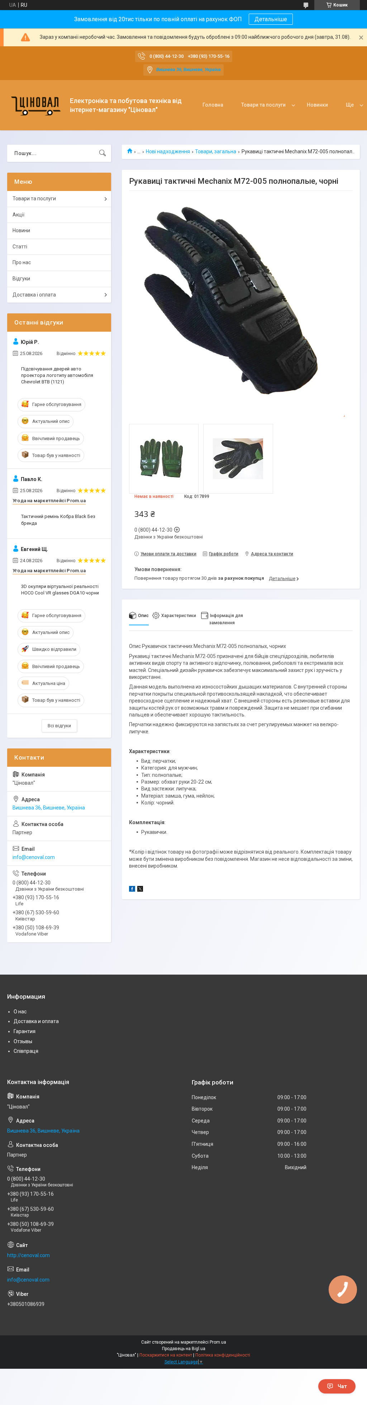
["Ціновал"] (36, 105)
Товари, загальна (215, 151)
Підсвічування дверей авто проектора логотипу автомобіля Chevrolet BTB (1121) (57, 375)
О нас (20, 1011)
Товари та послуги (263, 105)
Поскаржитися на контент (165, 1355)
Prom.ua (218, 1342)
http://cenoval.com (28, 1255)
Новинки (317, 105)
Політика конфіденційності (222, 1355)
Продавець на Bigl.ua (183, 1348)
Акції (18, 215)
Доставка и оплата (36, 1021)
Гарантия (24, 1031)
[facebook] (132, 890)
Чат (342, 1386)
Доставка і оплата (34, 295)
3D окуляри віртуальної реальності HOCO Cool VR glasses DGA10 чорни (60, 590)
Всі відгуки (59, 725)
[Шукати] (102, 153)
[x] (140, 890)
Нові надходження (168, 151)
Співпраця (26, 1051)
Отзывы (23, 1041)
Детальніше (270, 19)
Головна (212, 105)
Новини (21, 230)
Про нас (22, 262)
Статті (20, 246)
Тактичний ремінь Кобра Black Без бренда (58, 520)
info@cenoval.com (34, 857)
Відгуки (21, 278)
